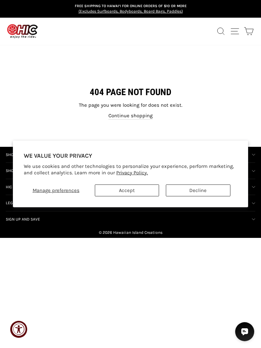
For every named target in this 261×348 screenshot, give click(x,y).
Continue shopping (130, 116)
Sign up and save (23, 219)
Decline (198, 190)
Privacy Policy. (132, 172)
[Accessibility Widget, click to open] (18, 329)
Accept (127, 190)
